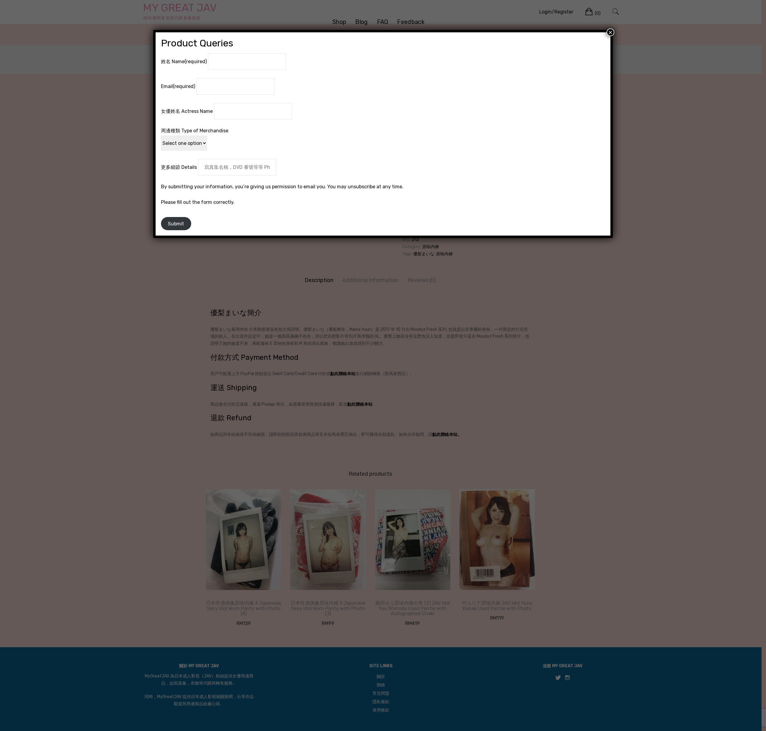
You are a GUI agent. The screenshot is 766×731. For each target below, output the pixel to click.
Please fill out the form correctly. (198, 202)
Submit (176, 224)
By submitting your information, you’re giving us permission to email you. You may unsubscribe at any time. (282, 186)
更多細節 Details (179, 167)
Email (178, 86)
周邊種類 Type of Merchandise (194, 131)
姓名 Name (184, 61)
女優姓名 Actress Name (187, 111)
